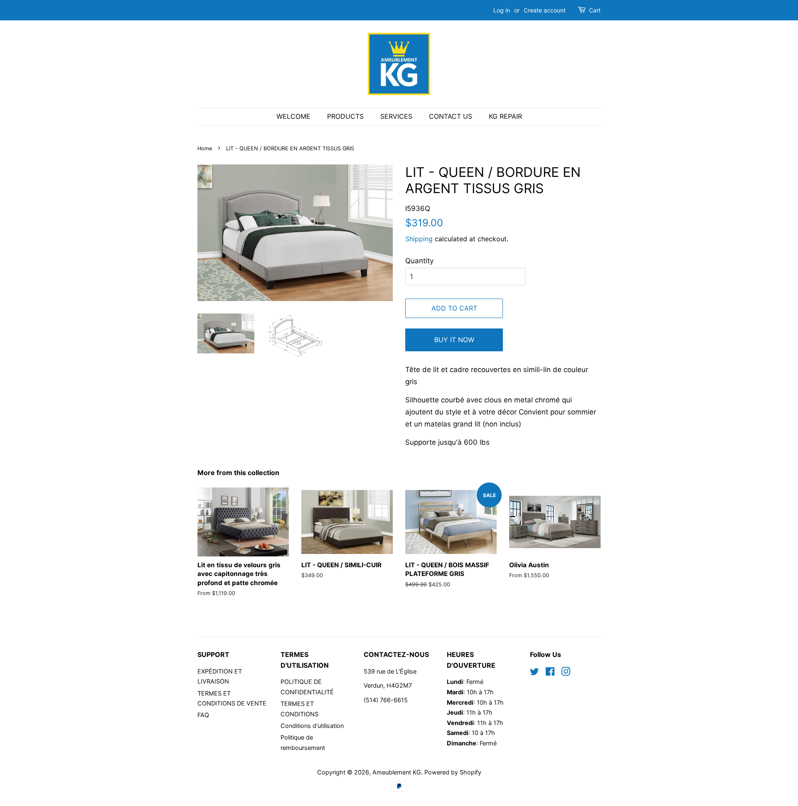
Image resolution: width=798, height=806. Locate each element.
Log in (501, 10)
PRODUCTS (345, 116)
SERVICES (396, 116)
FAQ (203, 714)
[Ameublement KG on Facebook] (550, 672)
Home (204, 148)
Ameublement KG (396, 772)
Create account (545, 10)
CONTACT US (450, 116)
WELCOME (293, 116)
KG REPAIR (505, 116)
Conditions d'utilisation (312, 725)
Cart (595, 10)
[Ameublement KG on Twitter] (534, 672)
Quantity (419, 261)
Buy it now (454, 340)
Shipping (419, 239)
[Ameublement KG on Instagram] (565, 672)
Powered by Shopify (452, 772)
